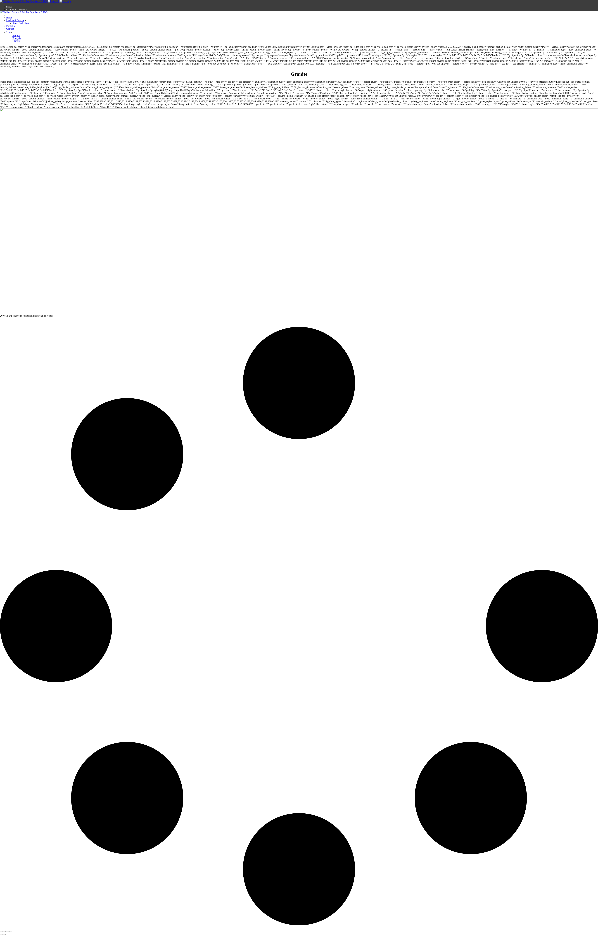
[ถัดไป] (4, 934)
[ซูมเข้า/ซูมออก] (1, 931)
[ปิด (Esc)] (10, 931)
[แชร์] (7, 931)
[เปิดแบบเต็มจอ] (4, 931)
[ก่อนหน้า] (1, 934)
